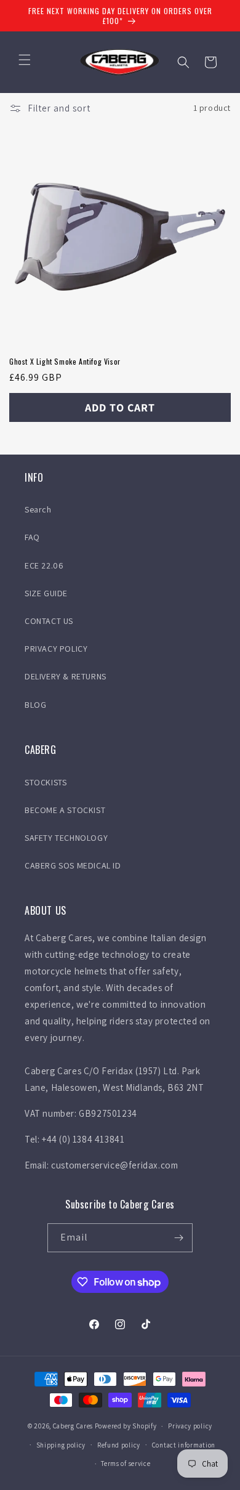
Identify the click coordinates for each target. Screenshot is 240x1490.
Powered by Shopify (126, 1426)
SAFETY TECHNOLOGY (66, 837)
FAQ (32, 537)
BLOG (35, 704)
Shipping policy (61, 1445)
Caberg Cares (73, 1426)
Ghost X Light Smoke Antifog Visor (65, 361)
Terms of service (125, 1463)
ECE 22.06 (44, 565)
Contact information (183, 1445)
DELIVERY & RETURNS (65, 676)
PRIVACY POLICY (56, 648)
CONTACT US (49, 620)
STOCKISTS (45, 782)
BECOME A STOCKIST (65, 810)
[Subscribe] (178, 1237)
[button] (24, 59)
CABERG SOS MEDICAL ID (73, 865)
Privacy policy (190, 1426)
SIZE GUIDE (46, 593)
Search (38, 509)
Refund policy (118, 1445)
